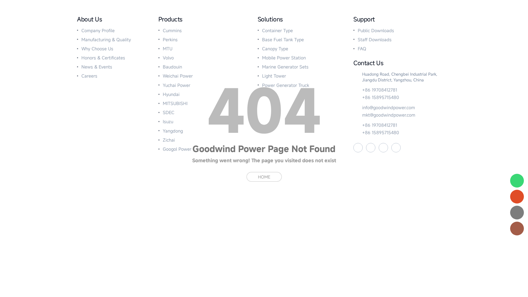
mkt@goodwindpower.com (388, 115)
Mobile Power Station (284, 58)
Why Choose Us (97, 49)
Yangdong (173, 131)
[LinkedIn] (396, 147)
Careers (89, 76)
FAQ (362, 49)
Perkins (170, 40)
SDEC (168, 112)
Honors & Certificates (103, 58)
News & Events (96, 67)
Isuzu (168, 122)
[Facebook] (358, 147)
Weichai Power (178, 76)
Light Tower (274, 76)
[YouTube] (370, 147)
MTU (167, 49)
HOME (264, 177)
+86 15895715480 (380, 97)
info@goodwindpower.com (388, 108)
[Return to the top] (517, 228)
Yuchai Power (176, 85)
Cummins (172, 31)
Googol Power (177, 149)
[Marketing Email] (517, 197)
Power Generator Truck (285, 85)
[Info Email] (517, 212)
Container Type (277, 31)
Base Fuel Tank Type (283, 40)
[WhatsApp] (517, 181)
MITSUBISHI (175, 103)
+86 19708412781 (379, 90)
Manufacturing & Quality (106, 40)
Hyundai (171, 94)
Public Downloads (376, 31)
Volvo (168, 58)
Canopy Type (275, 49)
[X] (383, 147)
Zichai (169, 140)
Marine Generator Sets (285, 67)
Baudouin (172, 67)
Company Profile (98, 31)
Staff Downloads (375, 40)
